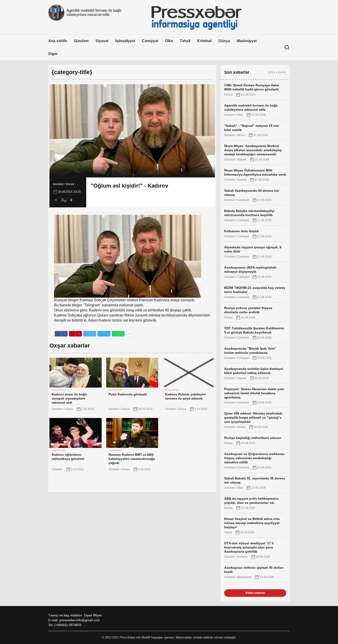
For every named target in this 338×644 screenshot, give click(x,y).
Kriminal (204, 41)
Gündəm (81, 41)
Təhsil (185, 41)
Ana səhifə (57, 41)
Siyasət (101, 41)
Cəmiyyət (150, 41)
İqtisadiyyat (125, 41)
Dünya (224, 41)
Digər (53, 54)
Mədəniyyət (247, 41)
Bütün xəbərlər (277, 72)
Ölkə (169, 41)
